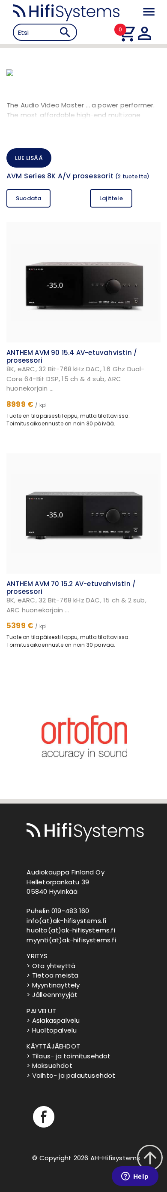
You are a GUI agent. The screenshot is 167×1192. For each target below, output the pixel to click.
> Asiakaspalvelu (53, 1020)
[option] (83, 737)
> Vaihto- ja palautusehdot (71, 1075)
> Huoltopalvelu (52, 1030)
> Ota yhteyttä (51, 965)
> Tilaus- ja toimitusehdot (68, 1056)
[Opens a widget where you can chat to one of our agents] (134, 1177)
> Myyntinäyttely (53, 985)
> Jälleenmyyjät (52, 994)
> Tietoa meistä (52, 975)
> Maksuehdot (49, 1065)
